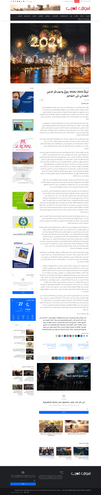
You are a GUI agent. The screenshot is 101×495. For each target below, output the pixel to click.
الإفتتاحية (80, 88)
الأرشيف (20, 16)
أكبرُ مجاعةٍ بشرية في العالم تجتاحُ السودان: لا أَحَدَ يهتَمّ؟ (65, 346)
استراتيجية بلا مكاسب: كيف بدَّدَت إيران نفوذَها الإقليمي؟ (29, 379)
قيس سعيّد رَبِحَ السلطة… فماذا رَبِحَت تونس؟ (65, 1)
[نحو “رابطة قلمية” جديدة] (30, 345)
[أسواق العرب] (78, 8)
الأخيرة (16, 325)
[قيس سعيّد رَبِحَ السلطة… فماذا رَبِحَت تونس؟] (17, 373)
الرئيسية (88, 16)
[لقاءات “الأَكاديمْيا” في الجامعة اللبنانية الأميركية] (30, 357)
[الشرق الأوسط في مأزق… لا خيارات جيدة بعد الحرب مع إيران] (30, 338)
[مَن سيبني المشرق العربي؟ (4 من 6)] (30, 332)
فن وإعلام (48, 16)
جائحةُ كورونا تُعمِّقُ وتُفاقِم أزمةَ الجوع (83, 345)
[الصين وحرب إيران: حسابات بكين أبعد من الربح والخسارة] (29, 387)
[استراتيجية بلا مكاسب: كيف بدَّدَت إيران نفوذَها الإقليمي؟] (30, 351)
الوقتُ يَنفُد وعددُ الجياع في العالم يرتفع (49, 345)
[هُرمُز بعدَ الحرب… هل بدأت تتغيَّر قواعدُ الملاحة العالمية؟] (81, 451)
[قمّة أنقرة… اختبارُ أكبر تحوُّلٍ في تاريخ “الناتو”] (63, 451)
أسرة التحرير (17, 492)
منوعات (34, 16)
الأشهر (29, 325)
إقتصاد (76, 16)
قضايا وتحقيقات (64, 16)
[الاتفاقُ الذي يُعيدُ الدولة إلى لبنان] (46, 451)
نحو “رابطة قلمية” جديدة (19, 343)
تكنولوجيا (41, 16)
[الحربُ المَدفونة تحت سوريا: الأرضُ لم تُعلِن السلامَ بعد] (17, 387)
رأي (71, 16)
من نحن (21, 492)
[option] (64, 377)
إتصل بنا (12, 492)
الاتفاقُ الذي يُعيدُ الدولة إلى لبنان (47, 456)
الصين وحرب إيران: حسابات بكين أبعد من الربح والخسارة (29, 392)
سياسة (82, 16)
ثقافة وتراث (55, 16)
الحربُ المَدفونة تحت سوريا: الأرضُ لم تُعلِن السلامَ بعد (17, 392)
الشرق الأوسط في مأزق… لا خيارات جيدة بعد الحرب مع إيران (19, 338)
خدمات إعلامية (27, 16)
